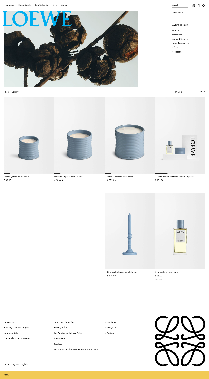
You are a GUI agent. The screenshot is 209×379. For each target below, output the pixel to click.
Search (175, 5)
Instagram (111, 327)
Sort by (15, 92)
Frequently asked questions (17, 338)
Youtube (110, 333)
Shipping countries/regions (17, 327)
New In (175, 31)
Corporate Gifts (11, 333)
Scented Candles (180, 39)
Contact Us (9, 322)
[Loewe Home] (37, 19)
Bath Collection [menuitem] (42, 5)
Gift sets (175, 48)
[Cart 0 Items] (203, 5)
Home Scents (177, 12)
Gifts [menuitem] (55, 5)
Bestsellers (177, 35)
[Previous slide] (8, 135)
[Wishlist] (198, 5)
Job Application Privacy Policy (68, 333)
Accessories (177, 52)
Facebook (111, 322)
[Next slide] (50, 135)
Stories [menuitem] (64, 5)
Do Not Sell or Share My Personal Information (76, 350)
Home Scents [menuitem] (24, 5)
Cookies (58, 344)
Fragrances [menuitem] (9, 5)
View (202, 92)
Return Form (60, 338)
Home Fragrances (180, 43)
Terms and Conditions (64, 322)
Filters (6, 92)
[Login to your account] (193, 5)
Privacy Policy (60, 327)
